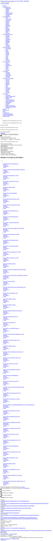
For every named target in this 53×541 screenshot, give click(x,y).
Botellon (7, 9)
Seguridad (8, 89)
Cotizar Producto (4, 134)
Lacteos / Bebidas (9, 13)
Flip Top (7, 82)
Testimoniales (3, 530)
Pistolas (7, 67)
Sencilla (7, 90)
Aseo (7, 49)
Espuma (7, 21)
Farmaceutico (8, 74)
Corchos (7, 80)
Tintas (7, 58)
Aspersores (8, 95)
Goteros (7, 23)
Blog (2, 531)
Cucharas (8, 35)
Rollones (7, 28)
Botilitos (7, 98)
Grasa (7, 55)
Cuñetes (7, 53)
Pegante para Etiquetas (10, 105)
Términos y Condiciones (11, 530)
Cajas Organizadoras (10, 99)
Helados (7, 11)
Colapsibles (8, 20)
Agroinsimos (8, 48)
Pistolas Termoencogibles (11, 106)
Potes (7, 27)
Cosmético (8, 73)
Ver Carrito (22, 487)
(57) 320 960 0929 (21, 528)
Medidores (8, 41)
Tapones (7, 91)
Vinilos (7, 59)
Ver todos (8, 15)
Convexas (8, 79)
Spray (7, 68)
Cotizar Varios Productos (13, 134)
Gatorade (7, 83)
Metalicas (8, 84)
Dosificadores (8, 65)
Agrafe (7, 62)
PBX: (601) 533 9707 (5, 528)
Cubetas (7, 10)
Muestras (7, 42)
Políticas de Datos (20, 530)
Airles (7, 17)
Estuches (7, 22)
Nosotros (4, 531)
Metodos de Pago (27, 530)
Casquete (7, 64)
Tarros (7, 56)
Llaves (7, 66)
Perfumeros (8, 26)
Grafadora (8, 103)
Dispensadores (9, 102)
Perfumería (8, 76)
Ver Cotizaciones (25, 488)
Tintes (7, 32)
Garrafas (7, 54)
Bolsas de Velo (9, 97)
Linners (7, 104)
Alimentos (8, 72)
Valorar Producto (4, 150)
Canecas (7, 52)
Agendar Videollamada (36, 530)
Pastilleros (8, 45)
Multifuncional (9, 14)
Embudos (8, 36)
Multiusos (8, 24)
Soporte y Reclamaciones (46, 530)
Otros (7, 43)
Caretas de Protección (10, 101)
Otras (7, 85)
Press (7, 86)
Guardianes (8, 39)
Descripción (4, 139)
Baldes (7, 51)
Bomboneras (8, 8)
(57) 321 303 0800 (13, 528)
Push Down (8, 87)
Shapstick (8, 29)
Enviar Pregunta (4, 146)
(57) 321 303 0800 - (5, 534)
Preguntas (11, 139)
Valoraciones (17, 139)
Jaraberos (8, 40)
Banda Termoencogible (10, 96)
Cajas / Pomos (9, 19)
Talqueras (8, 30)
